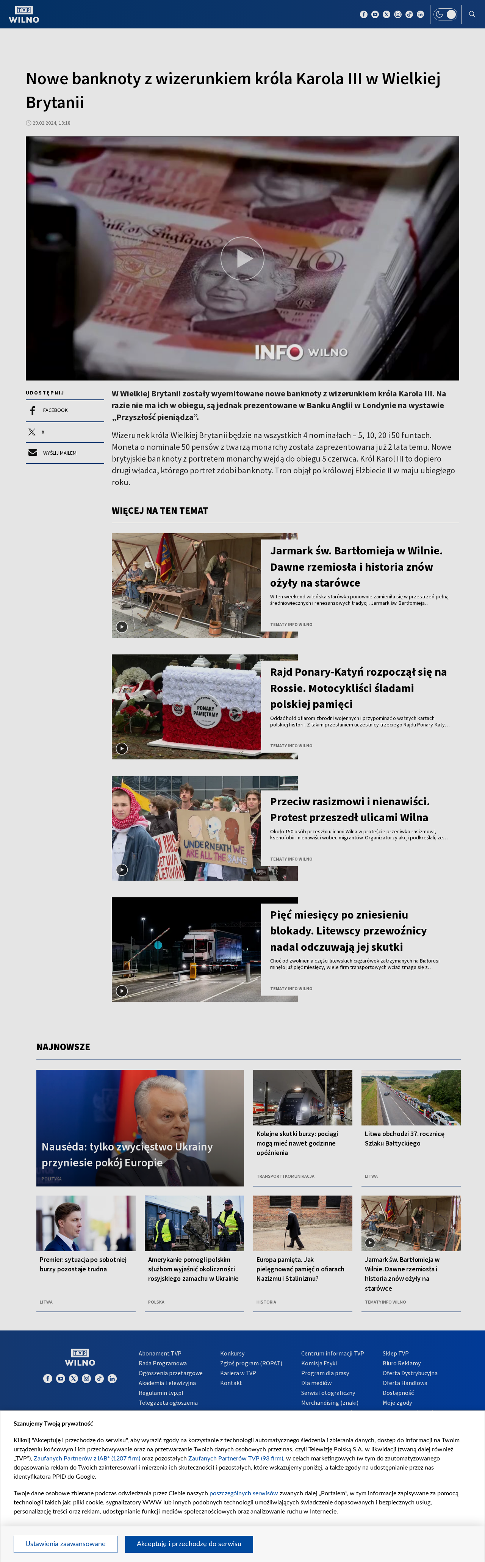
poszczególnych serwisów (244, 1493)
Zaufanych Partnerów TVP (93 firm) (235, 1459)
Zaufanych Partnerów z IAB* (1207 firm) (87, 1459)
